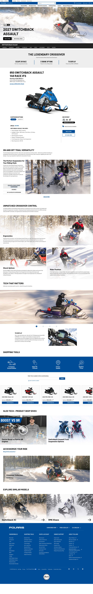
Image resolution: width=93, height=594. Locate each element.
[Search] (54, 3)
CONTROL (18, 47)
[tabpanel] (46, 106)
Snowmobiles (24, 5)
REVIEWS (53, 47)
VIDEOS (35, 47)
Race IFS (13, 119)
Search (62, 378)
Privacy (23, 569)
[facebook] (69, 569)
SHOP (31, 47)
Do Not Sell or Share (57, 569)
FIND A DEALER (64, 527)
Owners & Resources (67, 5)
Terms (39, 569)
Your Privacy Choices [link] (30, 569)
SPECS (48, 47)
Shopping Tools (32, 5)
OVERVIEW (5, 47)
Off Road (6, 1)
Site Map (19, 569)
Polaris (2, 1)
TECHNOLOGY (24, 47)
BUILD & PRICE (7, 38)
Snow (10, 1)
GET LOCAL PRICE (68, 135)
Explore (59, 5)
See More (17, 125)
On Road (14, 1)
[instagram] (73, 569)
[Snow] (7, 3)
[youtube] (82, 569)
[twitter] (78, 569)
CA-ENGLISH (75, 527)
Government (29, 1)
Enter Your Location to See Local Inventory (38, 375)
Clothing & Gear (52, 5)
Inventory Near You (10, 402)
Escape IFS (20, 119)
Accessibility (44, 569)
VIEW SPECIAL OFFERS (18, 38)
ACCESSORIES (42, 47)
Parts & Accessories (42, 5)
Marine (18, 1)
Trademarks (50, 569)
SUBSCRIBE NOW (51, 527)
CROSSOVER (11, 47)
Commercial (23, 1)
